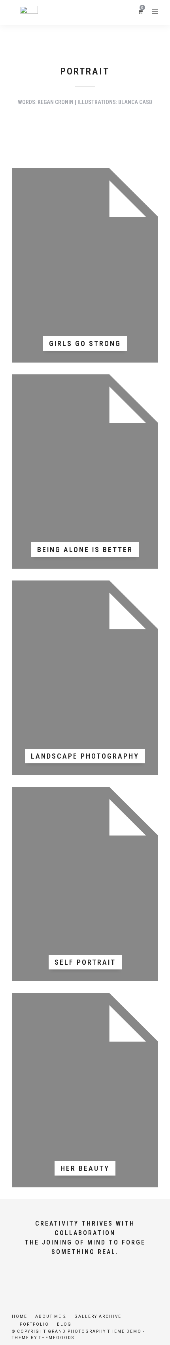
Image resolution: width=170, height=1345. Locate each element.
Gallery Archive (97, 1316)
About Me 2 (50, 1316)
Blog (64, 1324)
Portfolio (34, 1324)
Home (19, 1316)
